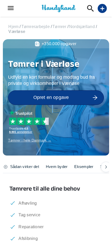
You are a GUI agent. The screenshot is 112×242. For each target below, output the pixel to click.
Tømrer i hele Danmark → (29, 140)
